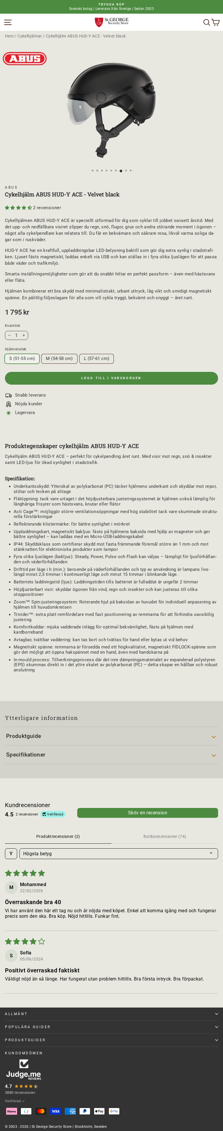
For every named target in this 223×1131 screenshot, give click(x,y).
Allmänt (16, 1014)
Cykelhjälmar (29, 36)
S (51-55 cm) (22, 358)
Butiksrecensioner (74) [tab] (164, 836)
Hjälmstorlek (15, 349)
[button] (19, 207)
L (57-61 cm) (96, 358)
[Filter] (11, 853)
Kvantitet (12, 326)
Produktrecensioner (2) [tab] (58, 836)
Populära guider (28, 1027)
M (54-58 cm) (59, 358)
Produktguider (25, 1040)
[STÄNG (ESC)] (111, 110)
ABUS (11, 187)
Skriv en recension (147, 812)
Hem (9, 36)
